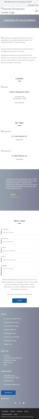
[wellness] (21, 403)
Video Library (7, 362)
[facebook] (8, 403)
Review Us (8, 392)
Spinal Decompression (11, 322)
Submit (19, 301)
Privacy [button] (26, 410)
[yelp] (12, 403)
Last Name (4, 238)
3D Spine (6, 356)
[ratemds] (25, 403)
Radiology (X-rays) (10, 333)
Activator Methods (10, 330)
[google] (3, 403)
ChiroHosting (29, 416)
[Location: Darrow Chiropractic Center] (19, 87)
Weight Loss (8, 344)
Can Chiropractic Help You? (12, 358)
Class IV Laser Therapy (11, 337)
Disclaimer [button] (19, 410)
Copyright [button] (12, 410)
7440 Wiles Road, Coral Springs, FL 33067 (18, 2)
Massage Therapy (10, 341)
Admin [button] (15, 413)
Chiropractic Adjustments (12, 319)
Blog (4, 364)
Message (4, 266)
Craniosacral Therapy (11, 326)
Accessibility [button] (5, 410)
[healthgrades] (17, 403)
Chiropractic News (9, 360)
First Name (5, 229)
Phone (3, 257)
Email (3, 248)
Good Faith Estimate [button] (7, 413)
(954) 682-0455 (33, 5)
